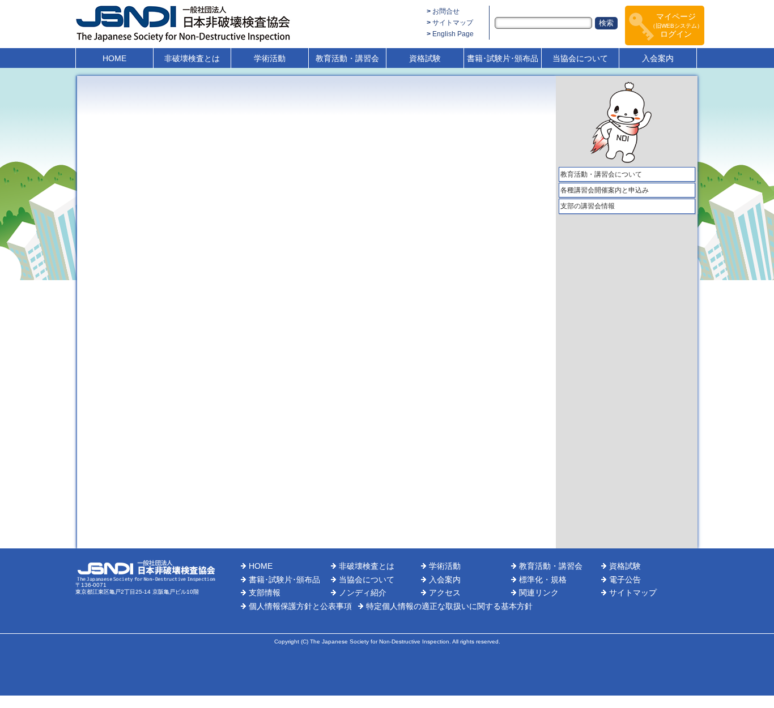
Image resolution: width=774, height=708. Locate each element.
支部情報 (264, 592)
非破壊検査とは (192, 58)
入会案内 (658, 58)
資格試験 (425, 58)
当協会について (580, 58)
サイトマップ (452, 23)
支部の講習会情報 (587, 206)
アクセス (445, 592)
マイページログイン (676, 25)
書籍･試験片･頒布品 (502, 58)
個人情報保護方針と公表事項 (300, 606)
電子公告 (625, 579)
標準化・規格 (543, 579)
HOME (114, 58)
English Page (453, 34)
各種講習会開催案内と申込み (604, 190)
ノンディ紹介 (362, 592)
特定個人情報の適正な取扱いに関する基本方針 (449, 606)
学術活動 (270, 58)
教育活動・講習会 (347, 58)
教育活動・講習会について (601, 174)
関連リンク (539, 592)
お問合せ (446, 11)
